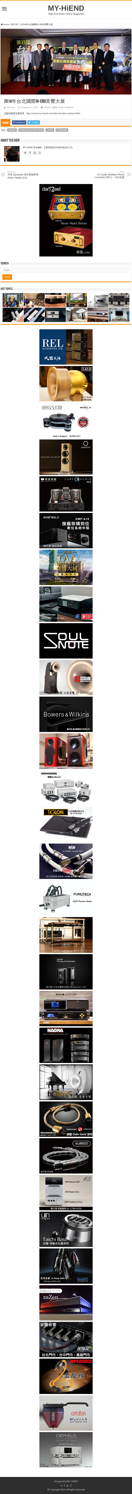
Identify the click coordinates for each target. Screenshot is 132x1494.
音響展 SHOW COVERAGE (63, 107)
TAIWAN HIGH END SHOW (31, 130)
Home (6, 24)
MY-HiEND (66, 8)
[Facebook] (64, 1485)
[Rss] (61, 1485)
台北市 (50, 130)
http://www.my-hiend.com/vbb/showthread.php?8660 (53, 113)
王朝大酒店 (62, 130)
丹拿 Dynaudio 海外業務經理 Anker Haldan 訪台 (23, 175)
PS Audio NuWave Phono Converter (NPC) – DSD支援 (109, 175)
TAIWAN (12, 130)
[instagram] (70, 1485)
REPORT (15, 24)
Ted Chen (11, 107)
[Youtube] (67, 1485)
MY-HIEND (72, 1481)
